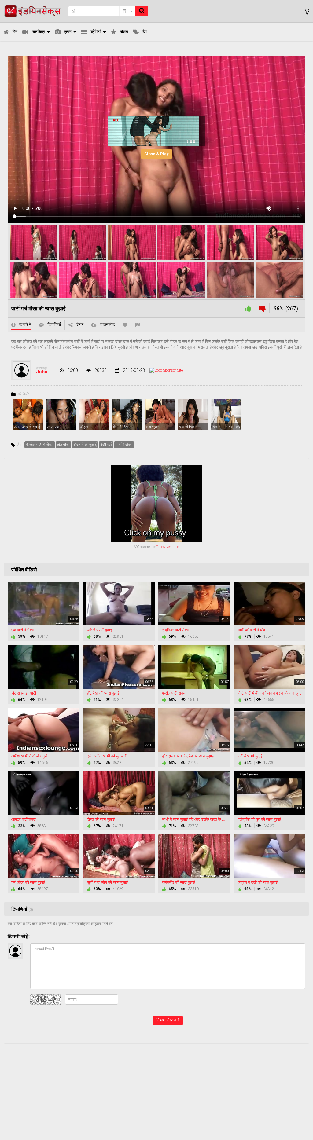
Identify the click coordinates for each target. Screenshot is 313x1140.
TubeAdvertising (167, 546)
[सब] (127, 11)
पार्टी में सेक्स (124, 444)
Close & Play (156, 154)
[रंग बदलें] (307, 11)
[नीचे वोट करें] (262, 308)
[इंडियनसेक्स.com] (34, 11)
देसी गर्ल (106, 444)
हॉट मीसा (63, 444)
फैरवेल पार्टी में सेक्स (39, 444)
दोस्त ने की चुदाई (85, 444)
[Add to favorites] (125, 325)
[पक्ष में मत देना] (248, 308)
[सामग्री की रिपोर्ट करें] (137, 325)
